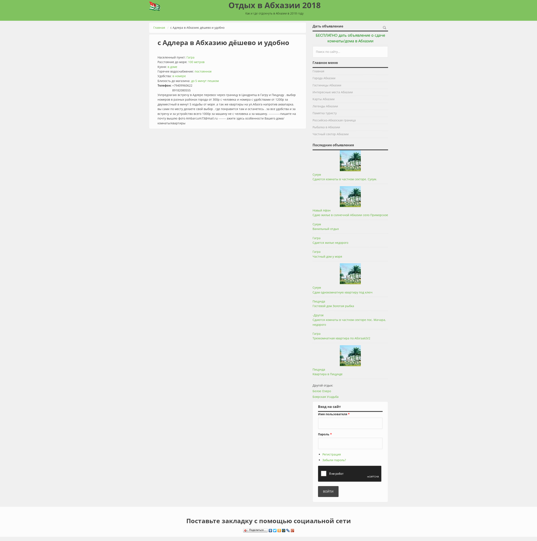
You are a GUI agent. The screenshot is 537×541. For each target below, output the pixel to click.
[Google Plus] (292, 529)
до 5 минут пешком (205, 81)
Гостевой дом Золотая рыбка (333, 306)
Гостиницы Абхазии (327, 85)
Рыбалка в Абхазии (326, 127)
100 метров (196, 62)
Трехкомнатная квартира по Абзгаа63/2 (341, 338)
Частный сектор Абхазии (331, 134)
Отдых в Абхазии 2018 (274, 5)
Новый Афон (322, 210)
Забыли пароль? (334, 460)
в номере (179, 76)
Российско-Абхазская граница (334, 120)
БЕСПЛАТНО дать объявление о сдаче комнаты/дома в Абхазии (350, 38)
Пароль (325, 434)
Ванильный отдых (326, 229)
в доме (172, 67)
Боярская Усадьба (326, 397)
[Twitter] (275, 529)
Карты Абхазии (324, 99)
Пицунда (319, 301)
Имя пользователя (334, 414)
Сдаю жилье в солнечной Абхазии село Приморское (350, 215)
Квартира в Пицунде (328, 374)
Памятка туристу (325, 113)
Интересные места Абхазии (333, 92)
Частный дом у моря (327, 256)
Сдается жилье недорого (330, 243)
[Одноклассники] (279, 529)
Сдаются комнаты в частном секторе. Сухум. (345, 179)
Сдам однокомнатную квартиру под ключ (343, 292)
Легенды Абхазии (325, 106)
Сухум (317, 174)
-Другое (318, 315)
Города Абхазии (324, 78)
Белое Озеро (322, 391)
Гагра (190, 57)
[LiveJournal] (288, 529)
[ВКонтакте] (270, 529)
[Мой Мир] (284, 529)
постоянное (203, 71)
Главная (159, 28)
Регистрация (331, 454)
